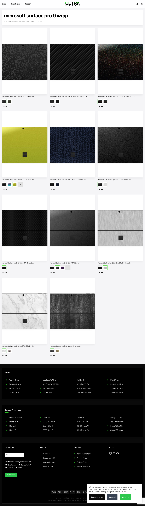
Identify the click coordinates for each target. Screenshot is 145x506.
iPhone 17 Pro (14, 422)
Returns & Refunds (83, 466)
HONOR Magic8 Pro (83, 388)
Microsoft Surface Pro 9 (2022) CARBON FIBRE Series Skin (68, 97)
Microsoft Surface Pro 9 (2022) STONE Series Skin (18, 346)
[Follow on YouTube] (117, 453)
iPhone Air (12, 426)
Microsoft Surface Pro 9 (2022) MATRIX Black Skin (18, 263)
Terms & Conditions (84, 454)
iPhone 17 (12, 430)
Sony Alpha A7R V (116, 388)
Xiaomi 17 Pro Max (116, 392)
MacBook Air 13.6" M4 (51, 384)
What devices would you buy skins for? (18, 462)
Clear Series (15, 4)
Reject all (112, 497)
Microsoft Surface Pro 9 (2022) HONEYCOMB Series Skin (68, 180)
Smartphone (12, 465)
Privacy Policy (82, 458)
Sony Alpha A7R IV (116, 384)
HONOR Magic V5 (82, 426)
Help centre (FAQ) (48, 458)
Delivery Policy (82, 462)
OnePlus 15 (80, 380)
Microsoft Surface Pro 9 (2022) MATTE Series (64, 263)
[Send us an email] (114, 453)
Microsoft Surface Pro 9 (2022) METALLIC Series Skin (115, 263)
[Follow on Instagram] (110, 453)
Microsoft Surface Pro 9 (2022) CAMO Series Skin (18, 97)
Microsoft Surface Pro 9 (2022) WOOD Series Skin (66, 346)
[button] (137, 4)
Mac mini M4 (47, 392)
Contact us (46, 454)
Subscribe (11, 475)
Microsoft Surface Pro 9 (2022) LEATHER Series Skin (115, 180)
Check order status (49, 462)
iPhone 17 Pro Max (15, 418)
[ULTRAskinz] (72, 4)
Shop (5, 22)
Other (20, 467)
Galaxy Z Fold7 (14, 392)
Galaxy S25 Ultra (82, 422)
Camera (10, 467)
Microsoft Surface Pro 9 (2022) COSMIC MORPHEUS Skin (116, 97)
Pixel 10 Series (14, 380)
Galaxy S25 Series (15, 384)
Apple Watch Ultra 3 (117, 422)
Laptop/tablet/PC (26, 465)
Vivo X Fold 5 (81, 418)
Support (28, 4)
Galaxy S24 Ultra (116, 418)
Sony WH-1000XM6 (83, 392)
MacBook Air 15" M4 (50, 380)
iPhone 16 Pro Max (116, 426)
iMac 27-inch (114, 380)
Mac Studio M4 (48, 388)
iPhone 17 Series (14, 388)
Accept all (125, 497)
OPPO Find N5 (48, 430)
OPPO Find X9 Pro (82, 384)
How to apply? (47, 466)
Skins (4, 4)
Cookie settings (97, 497)
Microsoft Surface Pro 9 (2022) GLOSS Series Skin (18, 180)
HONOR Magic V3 (82, 430)
